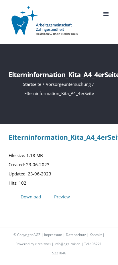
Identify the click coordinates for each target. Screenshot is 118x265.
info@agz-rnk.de (67, 243)
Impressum (53, 234)
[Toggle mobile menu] (106, 14)
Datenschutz (76, 234)
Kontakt (96, 234)
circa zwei (43, 243)
